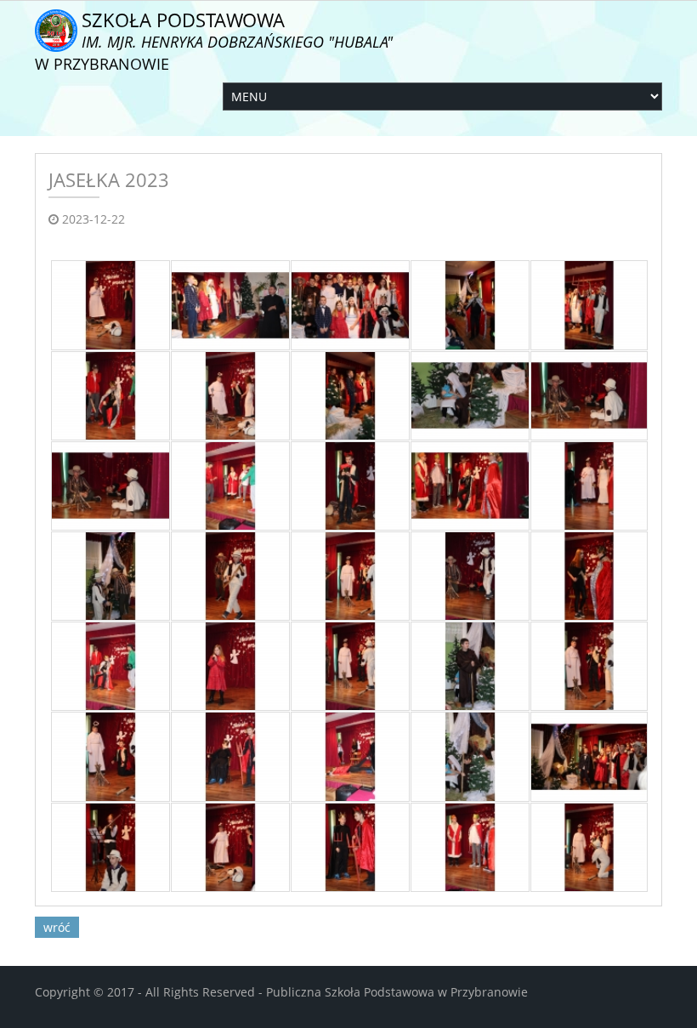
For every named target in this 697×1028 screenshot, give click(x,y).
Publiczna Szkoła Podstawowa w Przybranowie (397, 992)
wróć (57, 927)
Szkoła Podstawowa (214, 40)
